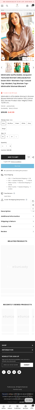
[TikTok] (19, 372)
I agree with (6, 161)
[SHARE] (32, 157)
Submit (27, 365)
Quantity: (4, 142)
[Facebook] (4, 372)
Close (33, 1)
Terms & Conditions (16, 161)
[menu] (2, 6)
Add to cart (13, 157)
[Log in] (27, 6)
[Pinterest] (14, 372)
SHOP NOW (28, 1)
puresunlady (11, 106)
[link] (17, 292)
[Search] (7, 6)
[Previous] (28, 58)
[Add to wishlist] (28, 157)
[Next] (32, 58)
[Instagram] (9, 372)
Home (2, 10)
